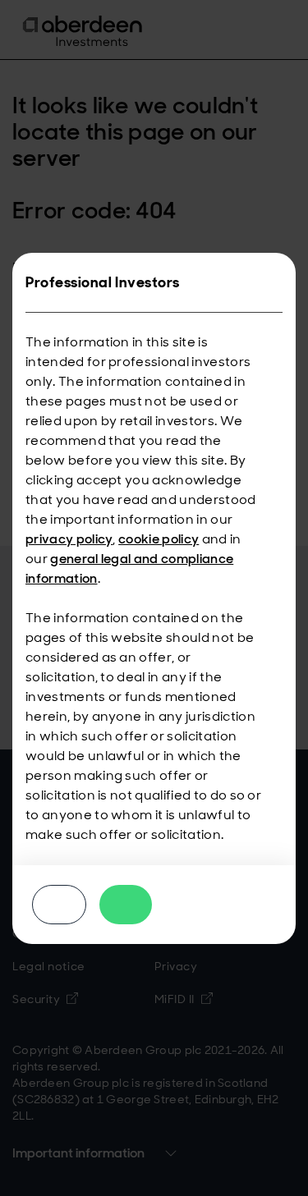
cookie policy (158, 539)
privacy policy (69, 539)
